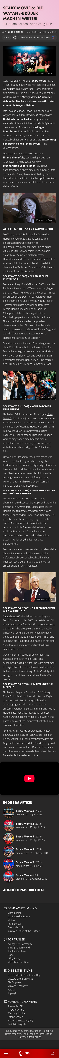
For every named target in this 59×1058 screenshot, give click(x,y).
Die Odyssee (14, 982)
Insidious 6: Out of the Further (23, 930)
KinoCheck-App (16, 1009)
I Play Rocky (14, 958)
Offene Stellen (15, 1016)
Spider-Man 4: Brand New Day (24, 975)
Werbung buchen (17, 1013)
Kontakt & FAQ (15, 1006)
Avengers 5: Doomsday (20, 943)
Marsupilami (14, 912)
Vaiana (11, 989)
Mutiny (11, 920)
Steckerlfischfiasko (17, 951)
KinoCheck (12, 1030)
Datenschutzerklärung (29, 1037)
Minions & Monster (18, 985)
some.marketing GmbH (36, 1030)
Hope (11, 954)
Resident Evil (14, 923)
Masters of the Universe (20, 978)
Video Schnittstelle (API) (20, 1020)
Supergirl (12, 993)
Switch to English (17, 1024)
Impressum (46, 1033)
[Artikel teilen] (14, 37)
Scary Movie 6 (31, 97)
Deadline (31, 115)
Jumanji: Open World (19, 947)
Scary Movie (33, 143)
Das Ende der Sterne (19, 916)
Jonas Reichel (15, 32)
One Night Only (16, 927)
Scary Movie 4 (11, 616)
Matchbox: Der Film (18, 962)
